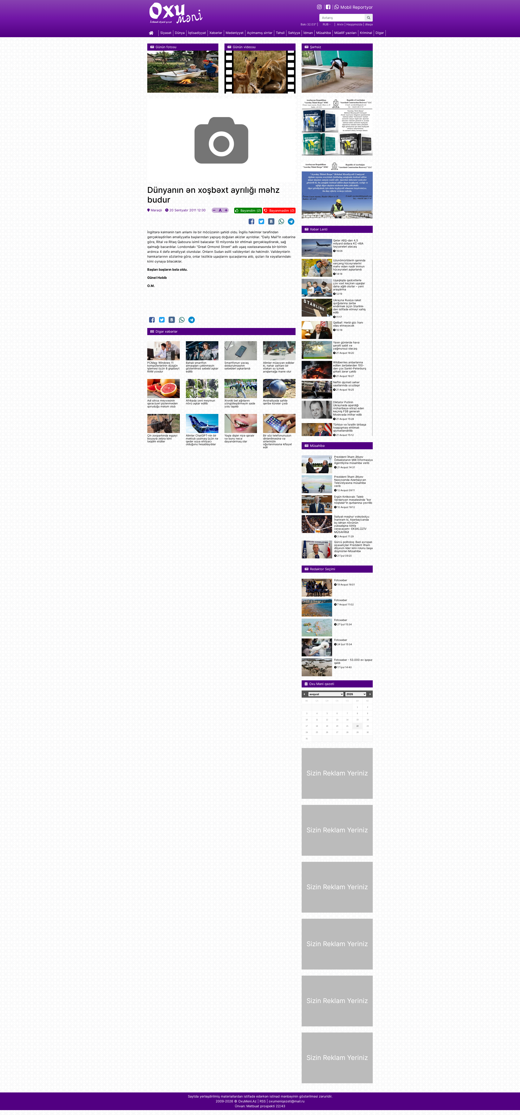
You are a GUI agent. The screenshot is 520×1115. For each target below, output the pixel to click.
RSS (263, 1101)
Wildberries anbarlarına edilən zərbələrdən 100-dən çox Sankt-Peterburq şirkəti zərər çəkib (349, 367)
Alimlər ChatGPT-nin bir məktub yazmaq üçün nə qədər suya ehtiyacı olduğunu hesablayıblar (202, 440)
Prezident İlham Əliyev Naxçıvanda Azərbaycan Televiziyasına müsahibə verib (350, 481)
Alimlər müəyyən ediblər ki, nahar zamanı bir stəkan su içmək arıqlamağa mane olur (278, 367)
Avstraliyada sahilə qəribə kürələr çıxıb (275, 402)
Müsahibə (323, 33)
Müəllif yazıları (345, 33)
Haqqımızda (354, 24)
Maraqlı (156, 210)
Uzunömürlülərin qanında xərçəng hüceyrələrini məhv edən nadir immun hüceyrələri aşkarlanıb (349, 265)
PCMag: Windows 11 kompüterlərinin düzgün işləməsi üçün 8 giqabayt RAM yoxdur (163, 367)
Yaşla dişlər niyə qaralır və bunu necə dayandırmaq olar (239, 438)
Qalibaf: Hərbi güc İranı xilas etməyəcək (348, 324)
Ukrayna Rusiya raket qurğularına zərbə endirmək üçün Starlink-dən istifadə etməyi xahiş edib (349, 306)
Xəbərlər (215, 33)
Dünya (180, 33)
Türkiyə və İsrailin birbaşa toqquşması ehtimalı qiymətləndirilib (349, 427)
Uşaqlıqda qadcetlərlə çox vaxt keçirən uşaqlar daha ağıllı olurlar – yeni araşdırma (349, 285)
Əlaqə (369, 24)
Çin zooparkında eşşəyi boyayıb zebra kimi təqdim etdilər (162, 438)
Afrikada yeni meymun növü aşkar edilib (200, 402)
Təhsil (280, 33)
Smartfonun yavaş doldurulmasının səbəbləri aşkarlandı (237, 365)
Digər (380, 33)
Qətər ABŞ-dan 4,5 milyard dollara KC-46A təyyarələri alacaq (348, 243)
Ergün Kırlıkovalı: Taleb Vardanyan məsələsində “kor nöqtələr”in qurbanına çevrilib (353, 499)
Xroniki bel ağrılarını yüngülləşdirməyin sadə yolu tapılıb (239, 403)
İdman (308, 33)
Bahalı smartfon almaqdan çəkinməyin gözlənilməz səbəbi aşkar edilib (202, 367)
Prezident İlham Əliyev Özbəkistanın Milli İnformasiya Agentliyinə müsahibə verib (353, 460)
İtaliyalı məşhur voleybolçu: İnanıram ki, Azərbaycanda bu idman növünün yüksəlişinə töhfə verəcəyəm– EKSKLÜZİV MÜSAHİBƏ (352, 524)
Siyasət (165, 33)
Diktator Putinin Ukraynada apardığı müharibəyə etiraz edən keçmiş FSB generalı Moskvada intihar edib (348, 408)
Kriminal (366, 33)
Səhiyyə (294, 33)
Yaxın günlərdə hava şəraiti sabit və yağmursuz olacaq (346, 345)
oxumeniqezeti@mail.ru (286, 1101)
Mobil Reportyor (356, 7)
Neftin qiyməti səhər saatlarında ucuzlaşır (346, 384)
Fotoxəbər (340, 580)
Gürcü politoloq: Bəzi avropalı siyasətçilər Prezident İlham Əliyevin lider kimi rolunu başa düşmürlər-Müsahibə (353, 547)
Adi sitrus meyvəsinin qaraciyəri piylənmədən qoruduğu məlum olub (162, 403)
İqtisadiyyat (197, 33)
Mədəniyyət (235, 33)
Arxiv (340, 24)
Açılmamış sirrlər (259, 33)
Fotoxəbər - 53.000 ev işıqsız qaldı (353, 661)
